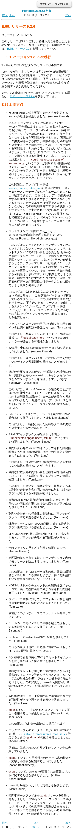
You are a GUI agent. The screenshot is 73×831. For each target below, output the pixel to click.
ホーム (36, 827)
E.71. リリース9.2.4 (22, 96)
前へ (5, 15)
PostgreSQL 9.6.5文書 (36, 10)
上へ (12, 15)
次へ (68, 15)
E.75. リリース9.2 (18, 48)
